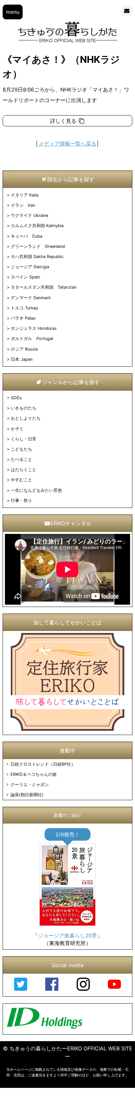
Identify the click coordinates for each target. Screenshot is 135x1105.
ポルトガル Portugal (32, 338)
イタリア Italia (24, 195)
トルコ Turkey (24, 307)
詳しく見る (64, 121)
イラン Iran (23, 205)
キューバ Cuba (26, 236)
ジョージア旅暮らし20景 (67, 936)
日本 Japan (21, 359)
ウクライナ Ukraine (29, 215)
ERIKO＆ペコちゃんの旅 (33, 774)
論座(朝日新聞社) (26, 794)
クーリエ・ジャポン (29, 784)
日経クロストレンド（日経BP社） (42, 764)
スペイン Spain (25, 277)
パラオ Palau (23, 318)
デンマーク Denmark (31, 297)
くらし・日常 (23, 438)
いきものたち (23, 408)
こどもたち (21, 449)
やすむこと (21, 479)
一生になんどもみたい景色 (36, 490)
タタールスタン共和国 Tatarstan (43, 287)
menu (12, 12)
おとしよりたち (26, 418)
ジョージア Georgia (30, 266)
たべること (21, 459)
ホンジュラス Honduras (34, 328)
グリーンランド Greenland (38, 246)
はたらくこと (23, 469)
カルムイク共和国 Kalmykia (37, 225)
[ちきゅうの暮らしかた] (68, 42)
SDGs (16, 397)
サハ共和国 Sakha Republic (37, 256)
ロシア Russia (24, 349)
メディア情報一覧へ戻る (67, 143)
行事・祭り (21, 500)
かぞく (17, 428)
